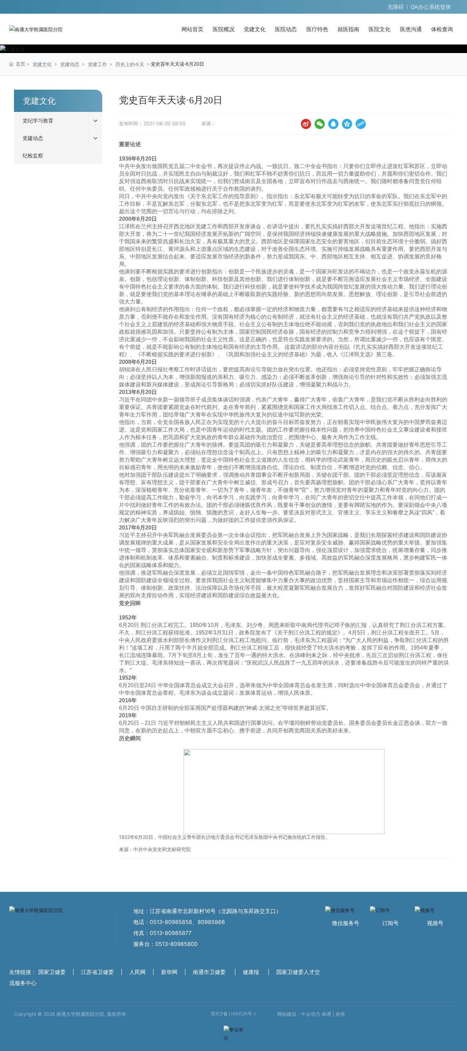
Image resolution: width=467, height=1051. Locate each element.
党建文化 (42, 64)
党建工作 (97, 64)
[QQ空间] (347, 124)
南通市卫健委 (209, 972)
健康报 (251, 972)
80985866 (211, 922)
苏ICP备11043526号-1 (233, 1013)
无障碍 (395, 6)
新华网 (169, 972)
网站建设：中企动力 (298, 1014)
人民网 (137, 972)
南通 (326, 1014)
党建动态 (69, 64)
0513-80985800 (176, 943)
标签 (340, 1014)
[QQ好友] (333, 124)
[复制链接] (361, 124)
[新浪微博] (306, 124)
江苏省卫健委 (97, 972)
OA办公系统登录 (431, 6)
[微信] (320, 124)
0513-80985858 (171, 922)
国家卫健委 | (57, 972)
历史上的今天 (130, 64)
